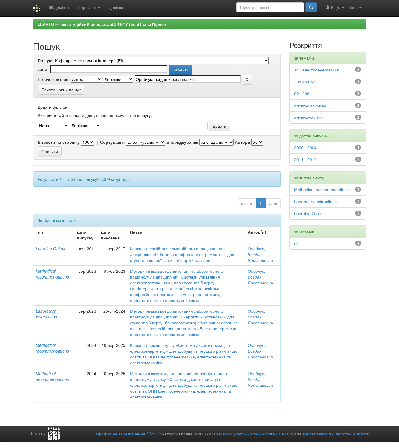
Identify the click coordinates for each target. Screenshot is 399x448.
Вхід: (335, 7)
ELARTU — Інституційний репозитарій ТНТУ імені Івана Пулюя (101, 24)
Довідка (116, 7)
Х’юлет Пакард (317, 434)
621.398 (301, 94)
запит (43, 69)
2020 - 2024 (305, 147)
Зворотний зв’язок (352, 434)
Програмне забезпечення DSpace (128, 434)
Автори (242, 142)
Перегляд (87, 7)
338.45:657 (304, 82)
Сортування (112, 142)
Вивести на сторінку (59, 142)
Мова (353, 7)
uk (296, 243)
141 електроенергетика (316, 70)
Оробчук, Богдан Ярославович (260, 254)
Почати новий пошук (61, 89)
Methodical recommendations (52, 274)
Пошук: (45, 60)
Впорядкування (182, 142)
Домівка (61, 7)
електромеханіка (310, 105)
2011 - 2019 (305, 159)
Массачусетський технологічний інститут (257, 434)
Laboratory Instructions (46, 314)
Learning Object (50, 248)
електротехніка (308, 117)
